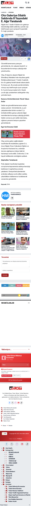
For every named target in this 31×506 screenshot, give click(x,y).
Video (8, 467)
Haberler (3, 12)
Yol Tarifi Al (17, 375)
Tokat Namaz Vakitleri (9, 411)
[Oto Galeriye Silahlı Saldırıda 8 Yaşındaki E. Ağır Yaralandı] (15, 47)
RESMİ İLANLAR (6, 7)
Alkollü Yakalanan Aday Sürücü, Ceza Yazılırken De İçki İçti (22, 233)
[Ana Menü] (28, 3)
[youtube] (22, 444)
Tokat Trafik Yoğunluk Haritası (11, 413)
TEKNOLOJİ (12, 461)
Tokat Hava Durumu (8, 409)
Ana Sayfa (9, 448)
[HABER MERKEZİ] (5, 195)
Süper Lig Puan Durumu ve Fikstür (19, 495)
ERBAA (21, 7)
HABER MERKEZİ (16, 194)
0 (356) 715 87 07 (7, 375)
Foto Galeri (9, 465)
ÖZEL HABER (12, 463)
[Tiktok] (21, 402)
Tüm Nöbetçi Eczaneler (16, 380)
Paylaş (5, 58)
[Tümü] (29, 349)
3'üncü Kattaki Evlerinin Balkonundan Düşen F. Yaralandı (22, 218)
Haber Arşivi (6, 421)
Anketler (9, 478)
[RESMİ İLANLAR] (29, 303)
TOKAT (15, 7)
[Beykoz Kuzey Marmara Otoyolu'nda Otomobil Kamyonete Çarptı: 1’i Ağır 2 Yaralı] (8, 241)
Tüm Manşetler (7, 417)
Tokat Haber (4, 505)
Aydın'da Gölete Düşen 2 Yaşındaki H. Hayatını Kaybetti (22, 248)
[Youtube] (18, 402)
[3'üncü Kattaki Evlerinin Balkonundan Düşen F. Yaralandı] (23, 211)
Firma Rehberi (10, 471)
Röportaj (9, 473)
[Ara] (26, 3)
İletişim (10, 425)
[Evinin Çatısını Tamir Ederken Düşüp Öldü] (8, 226)
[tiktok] (27, 444)
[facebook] (6, 444)
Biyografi (9, 476)
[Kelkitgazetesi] (7, 2)
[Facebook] (9, 402)
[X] (12, 402)
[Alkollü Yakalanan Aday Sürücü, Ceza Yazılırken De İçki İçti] (23, 226)
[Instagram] (15, 402)
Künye (4, 425)
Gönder (5, 275)
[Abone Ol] (29, 59)
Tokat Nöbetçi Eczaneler (10, 407)
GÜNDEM (10, 12)
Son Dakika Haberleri (9, 419)
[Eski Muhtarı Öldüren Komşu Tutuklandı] (8, 211)
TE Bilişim (19, 438)
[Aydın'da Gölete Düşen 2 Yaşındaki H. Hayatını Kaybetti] (23, 241)
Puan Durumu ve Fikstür (9, 415)
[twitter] (11, 444)
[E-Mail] (12, 198)
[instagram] (16, 444)
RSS (5, 433)
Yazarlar (8, 469)
